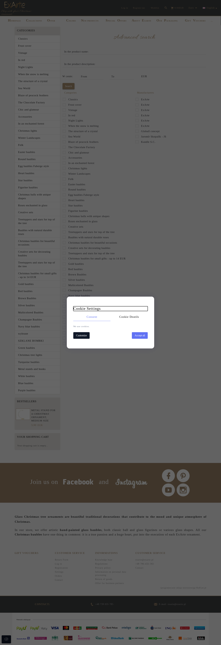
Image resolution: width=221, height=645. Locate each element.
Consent (92, 316)
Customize (81, 335)
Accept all (140, 335)
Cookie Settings (87, 308)
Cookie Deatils (129, 316)
